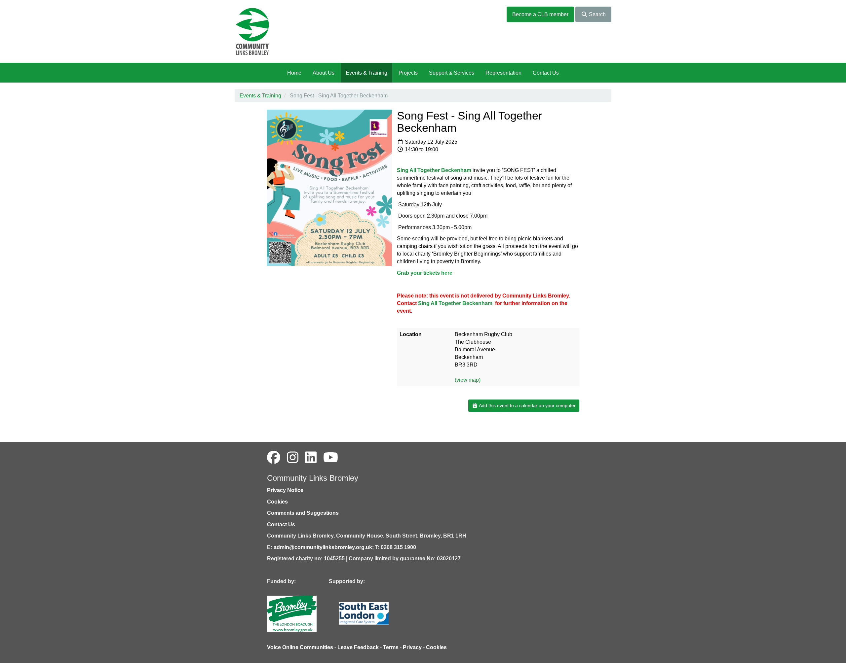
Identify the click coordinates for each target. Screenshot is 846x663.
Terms (391, 647)
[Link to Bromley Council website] (301, 613)
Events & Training (366, 73)
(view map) (468, 380)
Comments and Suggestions (303, 513)
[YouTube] (330, 457)
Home (294, 73)
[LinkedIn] (311, 457)
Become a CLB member (540, 14)
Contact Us (546, 73)
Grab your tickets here (425, 273)
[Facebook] (273, 457)
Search (597, 14)
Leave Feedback (358, 647)
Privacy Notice (285, 490)
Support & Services (451, 73)
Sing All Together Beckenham (455, 303)
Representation (503, 73)
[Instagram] (292, 457)
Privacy (412, 647)
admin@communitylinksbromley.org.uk (323, 547)
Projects (408, 73)
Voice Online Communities (300, 647)
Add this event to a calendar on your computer (527, 405)
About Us (323, 73)
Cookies (277, 502)
